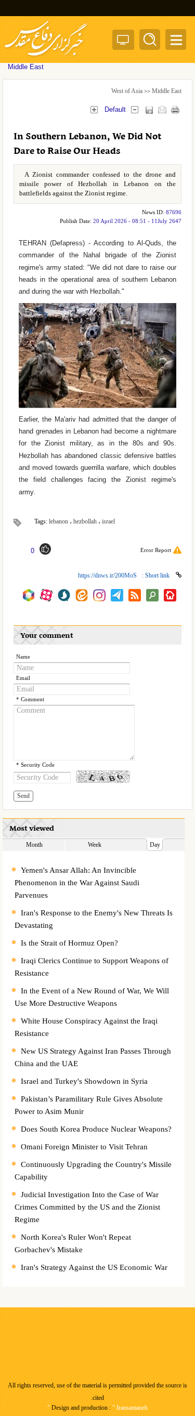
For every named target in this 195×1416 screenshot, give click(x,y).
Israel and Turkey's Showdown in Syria (84, 1081)
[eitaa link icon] (81, 595)
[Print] (174, 109)
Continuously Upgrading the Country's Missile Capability (93, 1170)
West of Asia (126, 91)
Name (23, 657)
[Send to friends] (161, 109)
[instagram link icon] (99, 595)
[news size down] (134, 109)
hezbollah (85, 521)
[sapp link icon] (64, 595)
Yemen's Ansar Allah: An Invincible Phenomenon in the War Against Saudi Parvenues (77, 882)
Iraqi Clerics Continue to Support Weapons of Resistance (91, 966)
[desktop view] (123, 41)
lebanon (58, 521)
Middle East (166, 91)
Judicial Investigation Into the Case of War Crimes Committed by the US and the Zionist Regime (87, 1207)
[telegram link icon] (117, 595)
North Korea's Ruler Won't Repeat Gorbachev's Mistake (73, 1243)
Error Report (155, 550)
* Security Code (35, 765)
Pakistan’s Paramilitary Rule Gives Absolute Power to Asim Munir (89, 1105)
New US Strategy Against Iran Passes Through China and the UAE (93, 1057)
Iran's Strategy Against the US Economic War (94, 1267)
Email (23, 678)
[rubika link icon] (28, 595)
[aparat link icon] (46, 595)
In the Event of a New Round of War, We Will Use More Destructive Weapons (92, 997)
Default (115, 109)
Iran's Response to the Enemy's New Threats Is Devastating (94, 919)
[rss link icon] (134, 595)
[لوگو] (46, 57)
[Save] (148, 109)
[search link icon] (152, 595)
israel (108, 521)
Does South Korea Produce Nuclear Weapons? (96, 1129)
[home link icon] (170, 595)
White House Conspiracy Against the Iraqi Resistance (86, 1027)
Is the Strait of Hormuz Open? (69, 943)
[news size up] (93, 109)
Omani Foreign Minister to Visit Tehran (84, 1147)
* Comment (30, 699)
